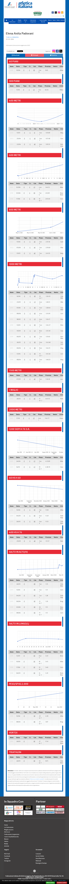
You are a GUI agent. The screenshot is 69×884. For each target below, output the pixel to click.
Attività (62, 20)
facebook (53, 12)
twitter (56, 12)
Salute (54, 20)
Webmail (38, 861)
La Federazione (12, 21)
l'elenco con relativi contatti (37, 779)
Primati (35, 55)
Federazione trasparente (33, 21)
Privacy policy (38, 879)
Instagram (7, 861)
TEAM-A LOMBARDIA (12, 37)
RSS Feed (7, 854)
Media (58, 20)
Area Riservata (40, 858)
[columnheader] (11, 66)
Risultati (16, 55)
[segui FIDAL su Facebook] (57, 51)
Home (6, 825)
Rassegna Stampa (41, 863)
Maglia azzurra (19, 21)
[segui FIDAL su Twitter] (60, 51)
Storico (54, 55)
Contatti (38, 854)
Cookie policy (47, 879)
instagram (59, 12)
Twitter (6, 858)
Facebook (7, 856)
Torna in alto (34, 873)
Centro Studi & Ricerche (43, 21)
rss (62, 12)
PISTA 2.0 (25, 21)
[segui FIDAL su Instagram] (53, 51)
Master (50, 20)
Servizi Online (40, 856)
